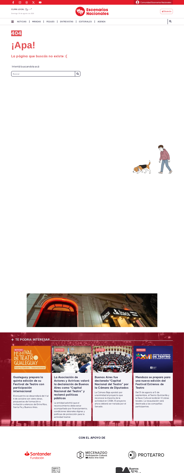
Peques (50, 21)
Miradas (36, 21)
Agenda (101, 21)
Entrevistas (66, 21)
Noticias (22, 21)
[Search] (77, 74)
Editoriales (85, 21)
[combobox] (43, 74)
